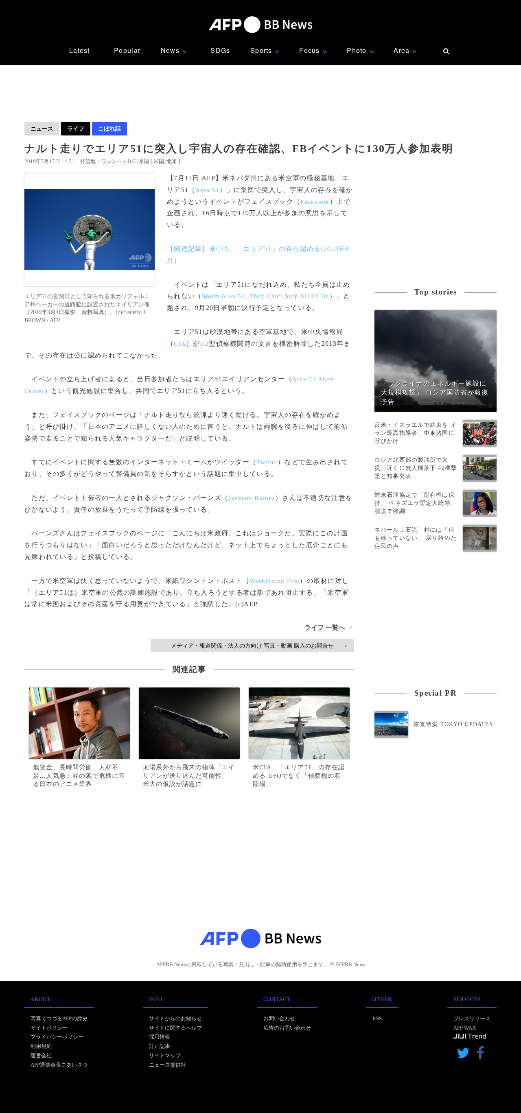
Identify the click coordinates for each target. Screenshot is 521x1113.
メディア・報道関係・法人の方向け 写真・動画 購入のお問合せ (258, 645)
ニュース (42, 128)
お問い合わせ (279, 1018)
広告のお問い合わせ (287, 1028)
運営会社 (41, 1055)
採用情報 (159, 1037)
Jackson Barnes (251, 498)
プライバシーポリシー (57, 1037)
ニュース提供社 (167, 1065)
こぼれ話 (109, 128)
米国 (158, 161)
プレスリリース (471, 1018)
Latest (79, 50)
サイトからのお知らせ (175, 1018)
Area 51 (207, 190)
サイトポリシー (49, 1028)
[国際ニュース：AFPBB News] (260, 24)
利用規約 (41, 1046)
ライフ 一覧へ (328, 627)
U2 (204, 343)
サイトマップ (165, 1055)
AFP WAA (464, 1028)
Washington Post (275, 581)
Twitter (267, 462)
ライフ (75, 128)
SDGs (220, 50)
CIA (180, 343)
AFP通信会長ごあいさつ (59, 1065)
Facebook (314, 202)
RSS (377, 1018)
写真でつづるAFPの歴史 (59, 1018)
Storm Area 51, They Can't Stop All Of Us (265, 296)
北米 (171, 161)
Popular (127, 50)
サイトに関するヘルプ (175, 1028)
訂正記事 (159, 1046)
